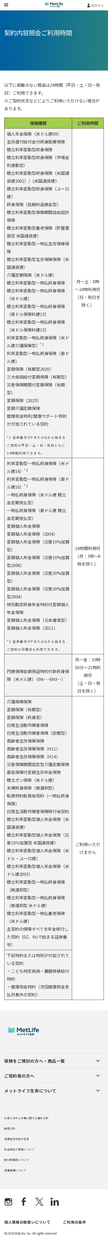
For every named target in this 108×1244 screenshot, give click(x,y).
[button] (52, 1061)
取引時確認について (16, 1160)
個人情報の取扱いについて (27, 1222)
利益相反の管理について (19, 1149)
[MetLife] (23, 1034)
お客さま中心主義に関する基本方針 (26, 1118)
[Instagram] (8, 1202)
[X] (39, 1202)
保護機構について (15, 1170)
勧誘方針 (9, 1128)
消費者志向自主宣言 (16, 1139)
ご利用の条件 (74, 1222)
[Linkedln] (55, 1202)
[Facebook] (24, 1202)
